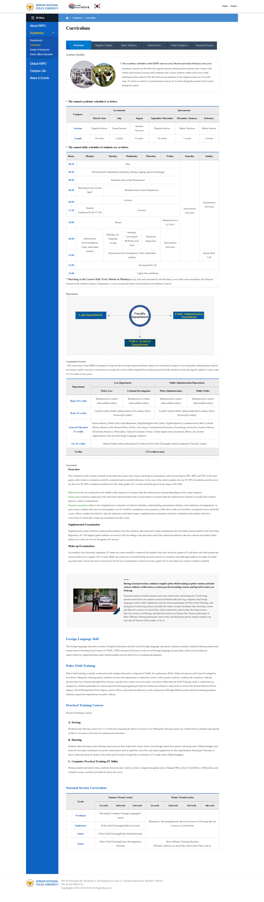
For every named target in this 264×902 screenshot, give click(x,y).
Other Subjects (179, 45)
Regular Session (103, 45)
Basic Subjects (129, 45)
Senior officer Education (42, 54)
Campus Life (42, 70)
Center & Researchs (42, 50)
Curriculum (42, 45)
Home (225, 6)
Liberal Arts (154, 45)
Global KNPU (42, 63)
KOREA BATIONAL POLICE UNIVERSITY (42, 7)
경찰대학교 (42, 883)
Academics (42, 32)
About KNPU (42, 25)
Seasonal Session (204, 45)
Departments (42, 40)
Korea (234, 6)
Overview (79, 45)
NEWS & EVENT (42, 78)
